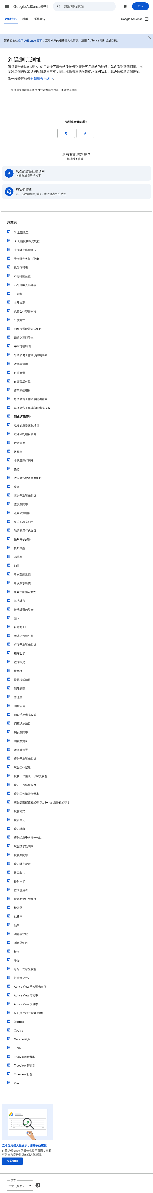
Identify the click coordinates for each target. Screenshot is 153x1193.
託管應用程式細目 (25, 530)
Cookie (18, 1030)
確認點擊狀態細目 (25, 899)
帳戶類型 (19, 548)
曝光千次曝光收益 (25, 969)
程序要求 (19, 653)
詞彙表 (12, 222)
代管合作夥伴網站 (25, 311)
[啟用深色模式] (38, 1185)
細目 (17, 565)
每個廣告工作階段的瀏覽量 (30, 399)
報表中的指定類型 (25, 592)
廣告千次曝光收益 (25, 758)
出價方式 (19, 320)
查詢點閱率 (21, 504)
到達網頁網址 (22, 416)
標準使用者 (21, 890)
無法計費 (19, 601)
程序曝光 (19, 662)
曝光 (17, 960)
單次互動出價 (22, 574)
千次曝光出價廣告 (25, 250)
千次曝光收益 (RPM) (26, 259)
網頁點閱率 (21, 732)
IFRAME (18, 1048)
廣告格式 (19, 811)
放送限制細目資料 (25, 434)
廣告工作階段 (22, 767)
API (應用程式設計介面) (28, 1013)
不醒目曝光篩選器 (25, 285)
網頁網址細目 (22, 723)
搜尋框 (18, 671)
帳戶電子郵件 (22, 539)
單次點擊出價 (22, 583)
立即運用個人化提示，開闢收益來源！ (25, 1145)
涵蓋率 (18, 557)
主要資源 (19, 302)
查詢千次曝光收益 (25, 495)
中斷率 (18, 294)
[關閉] (149, 38)
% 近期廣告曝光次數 (27, 241)
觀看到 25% (21, 978)
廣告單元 (19, 820)
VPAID (18, 1083)
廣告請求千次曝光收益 (28, 837)
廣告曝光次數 (22, 864)
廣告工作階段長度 (25, 785)
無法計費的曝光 (23, 609)
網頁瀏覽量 (21, 741)
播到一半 (19, 881)
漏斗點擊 (19, 688)
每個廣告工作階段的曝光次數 (32, 408)
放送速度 (19, 443)
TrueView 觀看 (23, 1074)
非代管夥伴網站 (23, 460)
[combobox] (90, 6)
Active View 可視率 (26, 995)
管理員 (18, 697)
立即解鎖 (12, 1161)
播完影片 (19, 872)
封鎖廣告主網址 (41, 79)
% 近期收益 (21, 232)
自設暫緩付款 (22, 381)
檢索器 (18, 908)
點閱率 (18, 916)
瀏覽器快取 (21, 934)
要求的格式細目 (23, 522)
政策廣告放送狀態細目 (28, 478)
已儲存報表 (21, 267)
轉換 (17, 951)
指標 (17, 469)
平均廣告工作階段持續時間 (30, 355)
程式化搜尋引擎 (23, 636)
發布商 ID (20, 627)
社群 (25, 19)
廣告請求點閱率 (23, 846)
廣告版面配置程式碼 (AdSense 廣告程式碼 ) (41, 802)
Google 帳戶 (22, 1039)
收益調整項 (21, 364)
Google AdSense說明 (30, 6)
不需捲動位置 (22, 276)
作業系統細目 (22, 390)
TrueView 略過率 (24, 1057)
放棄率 (18, 451)
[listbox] (20, 1185)
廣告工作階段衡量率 (26, 794)
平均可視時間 (22, 346)
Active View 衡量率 (26, 1004)
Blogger (19, 1022)
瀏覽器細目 (21, 943)
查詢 (17, 487)
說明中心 (11, 19)
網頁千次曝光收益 (25, 715)
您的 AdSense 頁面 (30, 40)
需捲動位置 (21, 750)
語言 (13, 1180)
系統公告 (39, 19)
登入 (17, 618)
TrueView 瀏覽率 (24, 1065)
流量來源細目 (22, 513)
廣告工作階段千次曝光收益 (30, 776)
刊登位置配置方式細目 (28, 329)
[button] (7, 6)
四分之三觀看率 (23, 337)
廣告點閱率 (21, 855)
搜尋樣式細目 (22, 680)
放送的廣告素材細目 (26, 425)
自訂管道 (19, 373)
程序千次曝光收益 (25, 644)
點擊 (17, 925)
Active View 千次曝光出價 (30, 986)
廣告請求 (19, 829)
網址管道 (19, 706)
